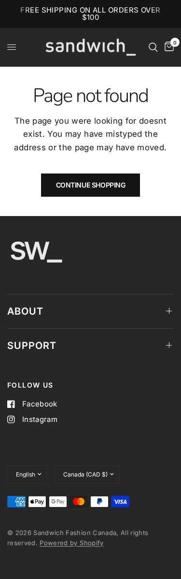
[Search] (153, 47)
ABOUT (25, 311)
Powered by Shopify (71, 543)
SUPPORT (31, 345)
